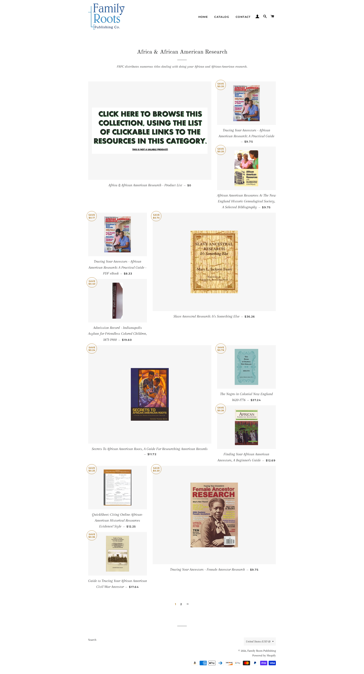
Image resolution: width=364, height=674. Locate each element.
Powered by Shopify (264, 655)
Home (203, 17)
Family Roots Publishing (261, 650)
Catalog (221, 17)
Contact (243, 17)
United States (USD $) (258, 641)
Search (92, 639)
